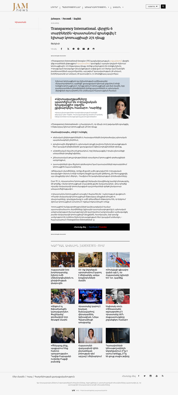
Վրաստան (20, 22)
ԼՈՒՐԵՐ (54, 7)
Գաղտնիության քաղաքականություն (55, 377)
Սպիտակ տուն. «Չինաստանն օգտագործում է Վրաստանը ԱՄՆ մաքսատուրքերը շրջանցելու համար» (117, 313)
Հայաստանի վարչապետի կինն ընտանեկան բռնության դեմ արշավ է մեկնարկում (90, 351)
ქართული (56, 18)
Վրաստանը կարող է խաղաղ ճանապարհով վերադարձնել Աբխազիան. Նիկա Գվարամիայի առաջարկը (89, 314)
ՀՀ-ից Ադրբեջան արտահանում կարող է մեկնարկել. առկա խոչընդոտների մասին (90, 275)
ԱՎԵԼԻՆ (117, 7)
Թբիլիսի (55, 43)
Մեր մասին (18, 377)
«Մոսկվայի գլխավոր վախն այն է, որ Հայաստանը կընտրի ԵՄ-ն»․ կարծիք (117, 273)
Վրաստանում (84, 63)
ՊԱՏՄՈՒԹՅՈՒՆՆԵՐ (71, 7)
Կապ (29, 377)
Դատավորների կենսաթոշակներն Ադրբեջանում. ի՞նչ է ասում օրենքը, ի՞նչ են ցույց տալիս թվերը (117, 351)
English (77, 18)
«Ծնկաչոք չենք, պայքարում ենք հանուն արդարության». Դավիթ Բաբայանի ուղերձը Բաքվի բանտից (61, 353)
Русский (67, 18)
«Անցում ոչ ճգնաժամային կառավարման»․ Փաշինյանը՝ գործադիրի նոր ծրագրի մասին (60, 313)
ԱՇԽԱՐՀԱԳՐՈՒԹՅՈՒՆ (96, 7)
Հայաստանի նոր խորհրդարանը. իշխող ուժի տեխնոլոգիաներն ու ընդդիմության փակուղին (62, 276)
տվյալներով (115, 61)
